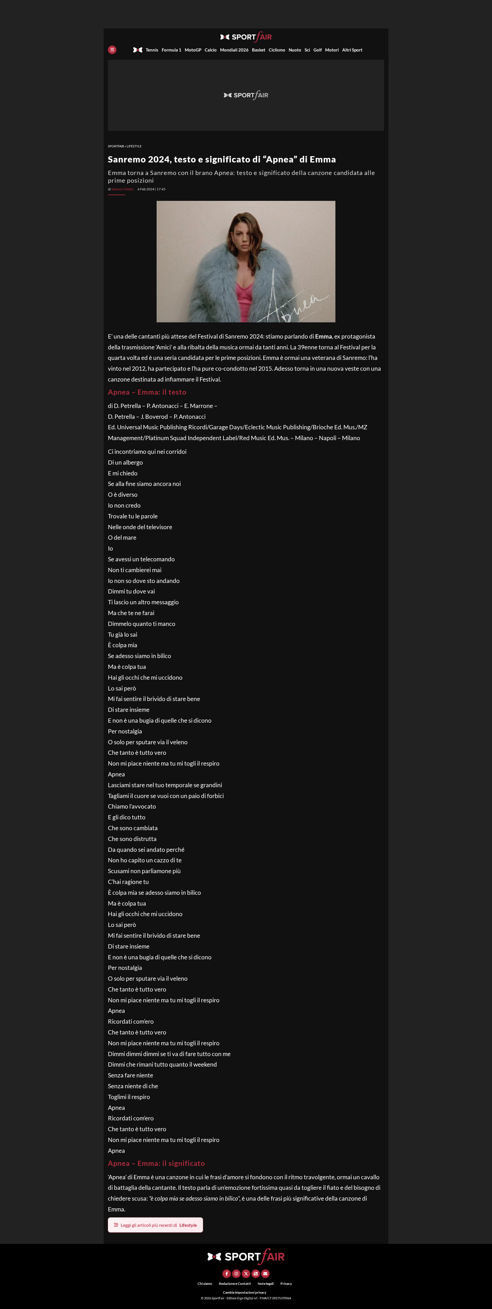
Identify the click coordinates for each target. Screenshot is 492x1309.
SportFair (116, 146)
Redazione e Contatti (235, 1283)
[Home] (137, 50)
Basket (258, 49)
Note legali (266, 1283)
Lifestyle (134, 146)
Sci (307, 49)
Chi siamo (205, 1283)
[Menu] (112, 50)
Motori (332, 49)
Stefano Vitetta (122, 189)
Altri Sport (352, 49)
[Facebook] (226, 1273)
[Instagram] (236, 1273)
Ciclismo (277, 49)
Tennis (152, 49)
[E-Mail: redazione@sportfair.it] (265, 1273)
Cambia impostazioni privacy (244, 1292)
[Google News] (255, 1273)
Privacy (286, 1283)
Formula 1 (171, 49)
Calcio (211, 49)
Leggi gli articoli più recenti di (159, 1225)
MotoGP (193, 49)
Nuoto (295, 49)
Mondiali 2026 (234, 49)
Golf (317, 49)
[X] (246, 1273)
